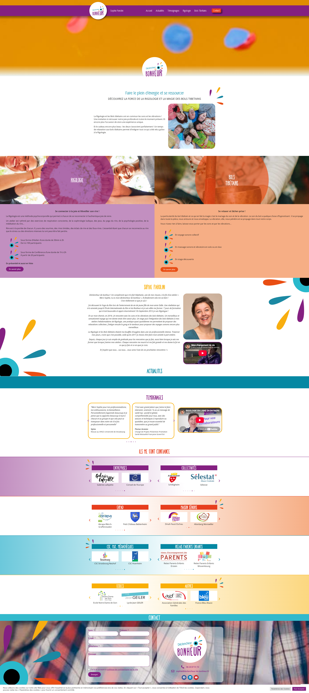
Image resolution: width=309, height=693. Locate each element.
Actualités (160, 10)
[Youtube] (196, 677)
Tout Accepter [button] (299, 689)
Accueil (149, 10)
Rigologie (187, 10)
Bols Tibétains (200, 10)
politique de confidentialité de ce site (122, 669)
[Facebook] (184, 677)
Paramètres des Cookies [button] (280, 689)
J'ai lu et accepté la (114, 669)
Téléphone (93, 646)
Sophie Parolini (116, 10)
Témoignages (173, 10)
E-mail (91, 638)
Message (92, 654)
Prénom (123, 630)
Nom (90, 630)
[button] (88, 421)
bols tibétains (231, 180)
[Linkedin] (190, 677)
